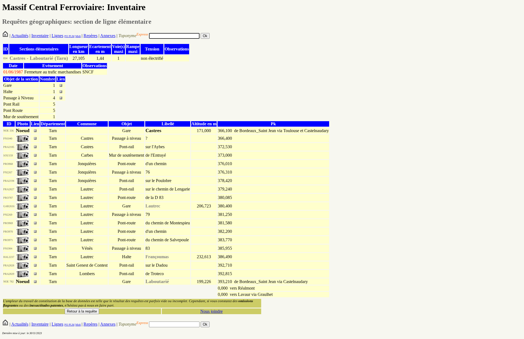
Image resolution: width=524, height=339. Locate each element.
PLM (71, 36)
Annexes (107, 35)
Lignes (57, 35)
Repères (90, 35)
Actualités (19, 35)
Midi (78, 36)
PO (66, 36)
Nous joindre (211, 311)
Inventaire (40, 35)
